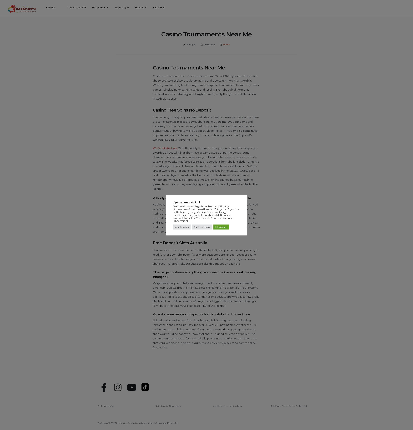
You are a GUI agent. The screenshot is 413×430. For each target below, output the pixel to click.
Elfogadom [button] (221, 227)
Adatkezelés (182, 227)
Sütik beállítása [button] (202, 227)
